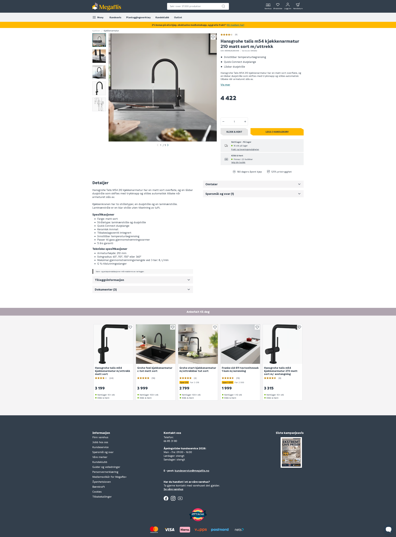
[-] (223, 121)
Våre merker (99, 457)
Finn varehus (100, 437)
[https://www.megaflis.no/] (106, 6)
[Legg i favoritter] (213, 37)
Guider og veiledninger (106, 467)
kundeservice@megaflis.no (192, 470)
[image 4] (99, 88)
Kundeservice (100, 447)
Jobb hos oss (100, 442)
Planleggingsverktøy (138, 17)
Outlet (178, 17)
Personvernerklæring (105, 471)
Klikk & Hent (234, 131)
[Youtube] (180, 498)
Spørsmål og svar (103, 452)
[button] (223, 6)
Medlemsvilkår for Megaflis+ (109, 476)
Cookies (97, 491)
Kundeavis (115, 17)
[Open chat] (389, 530)
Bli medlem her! (235, 24)
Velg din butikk (238, 162)
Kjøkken (96, 30)
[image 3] (99, 72)
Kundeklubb (162, 17)
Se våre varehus (173, 489)
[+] (245, 121)
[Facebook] (166, 498)
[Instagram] (173, 498)
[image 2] (99, 56)
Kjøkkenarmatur (111, 30)
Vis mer (225, 84)
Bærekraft (98, 486)
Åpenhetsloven (101, 481)
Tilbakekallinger (102, 496)
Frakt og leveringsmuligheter (245, 149)
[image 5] (99, 104)
